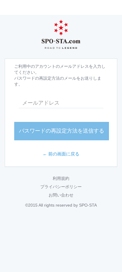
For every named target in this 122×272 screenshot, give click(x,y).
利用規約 (61, 178)
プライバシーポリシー (61, 186)
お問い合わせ (61, 195)
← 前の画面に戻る (61, 153)
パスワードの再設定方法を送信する (61, 131)
